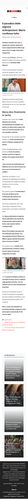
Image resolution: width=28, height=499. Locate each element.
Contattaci (14, 485)
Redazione (13, 496)
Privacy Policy (20, 496)
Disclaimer (6, 496)
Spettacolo (8, 320)
